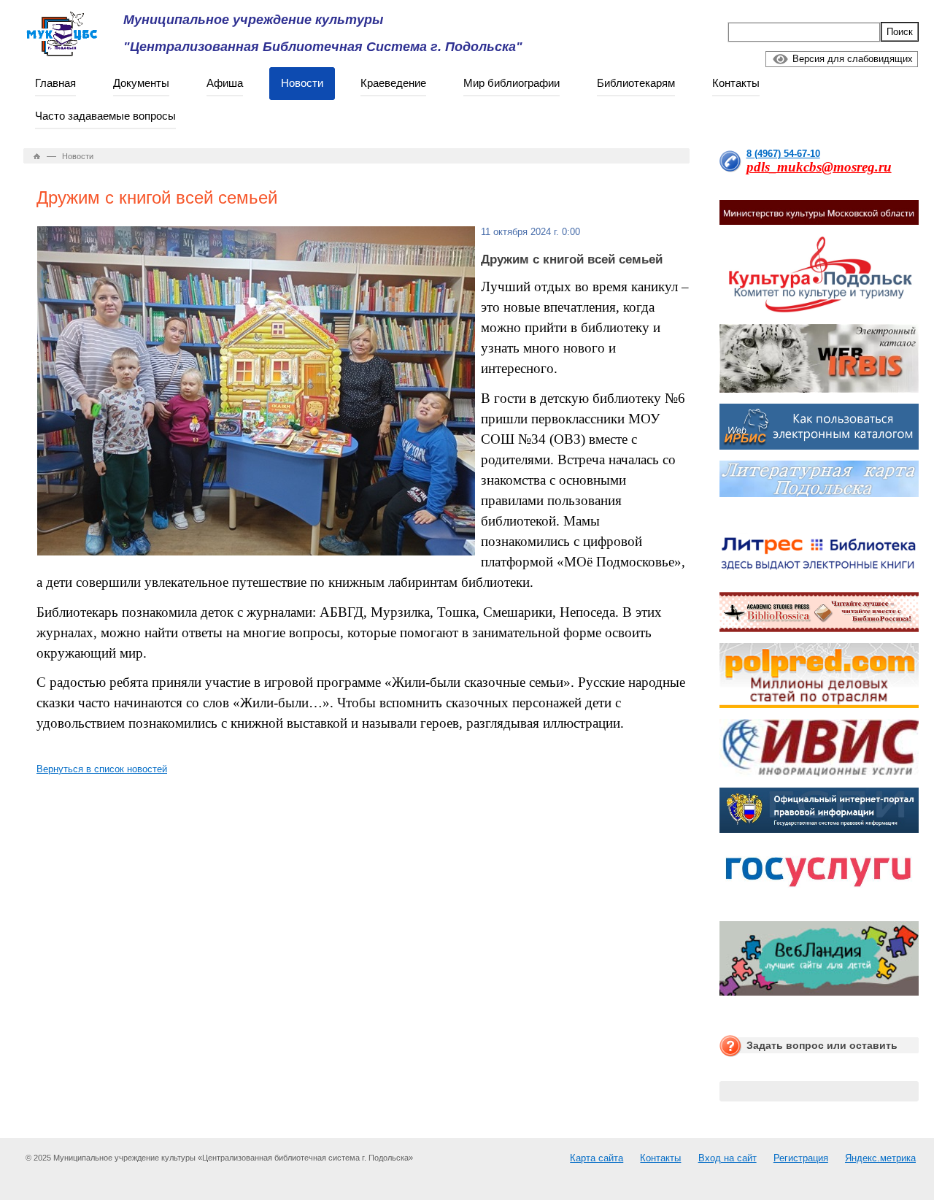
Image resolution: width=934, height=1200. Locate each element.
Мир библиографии (511, 83)
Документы (141, 83)
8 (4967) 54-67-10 (783, 153)
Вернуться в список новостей (101, 769)
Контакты (736, 83)
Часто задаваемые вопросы (105, 115)
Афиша (225, 83)
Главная (55, 83)
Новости (302, 83)
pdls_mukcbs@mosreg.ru (819, 166)
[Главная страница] (37, 156)
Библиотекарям (636, 83)
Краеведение (393, 83)
